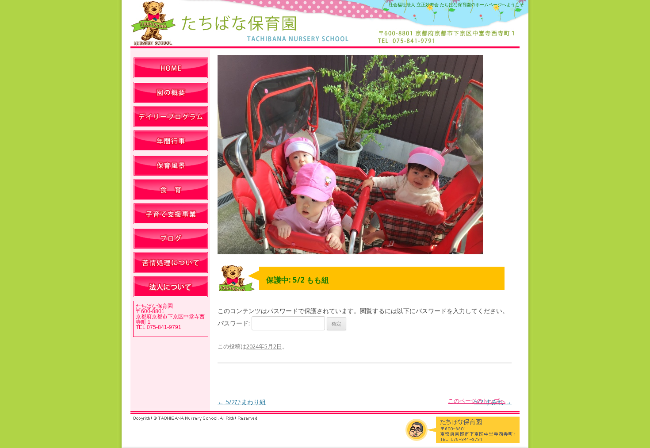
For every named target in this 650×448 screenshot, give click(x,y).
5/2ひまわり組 (242, 402)
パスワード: (235, 323)
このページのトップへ (476, 401)
